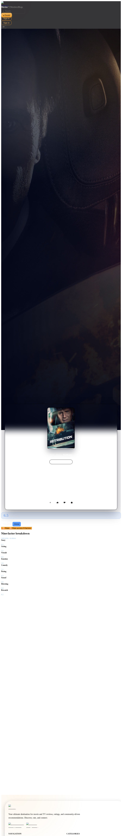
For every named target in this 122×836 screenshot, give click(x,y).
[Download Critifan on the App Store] (16, 825)
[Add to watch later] (50, 503)
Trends (6, 15)
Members (14, 7)
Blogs (20, 7)
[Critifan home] (61, 3)
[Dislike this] (65, 503)
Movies (4, 7)
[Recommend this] (57, 503)
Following (7, 524)
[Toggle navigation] (3, 27)
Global (16, 524)
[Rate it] (72, 503)
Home (52, 455)
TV (8, 7)
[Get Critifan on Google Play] (34, 825)
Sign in (6, 18)
